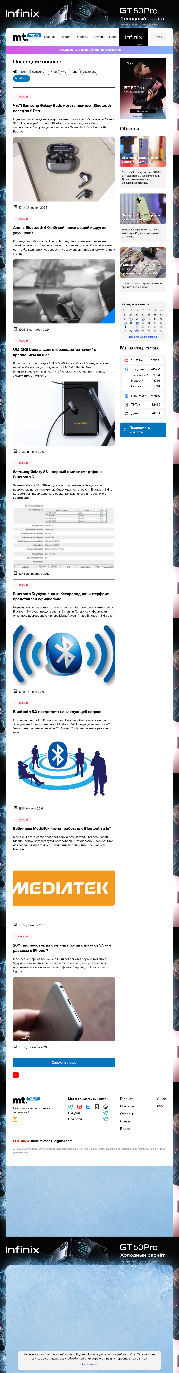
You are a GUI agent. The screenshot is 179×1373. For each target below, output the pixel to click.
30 (160, 314)
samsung (38, 72)
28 (148, 314)
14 (125, 327)
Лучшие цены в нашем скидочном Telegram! (89, 50)
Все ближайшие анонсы (143, 337)
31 (125, 319)
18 (149, 327)
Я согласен (89, 1364)
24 (124, 314)
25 (131, 314)
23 (137, 331)
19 (155, 327)
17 (143, 327)
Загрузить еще (64, 1062)
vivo (63, 72)
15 (131, 327)
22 (130, 331)
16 (137, 327)
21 (125, 331)
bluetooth (21, 78)
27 (142, 314)
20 (160, 327)
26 (136, 314)
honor (75, 72)
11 (149, 323)
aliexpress (89, 72)
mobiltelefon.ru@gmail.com (51, 1141)
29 (154, 314)
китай (53, 72)
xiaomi (24, 72)
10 (143, 323)
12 (155, 323)
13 (161, 323)
